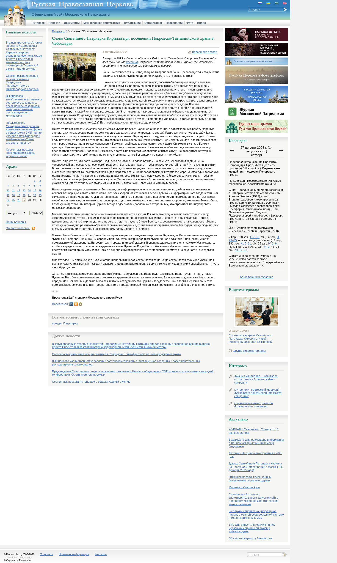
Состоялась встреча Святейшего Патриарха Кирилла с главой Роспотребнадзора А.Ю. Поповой (251, 339)
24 (8, 200)
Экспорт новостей (18, 228)
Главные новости (21, 32)
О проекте (46, 554)
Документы (72, 23)
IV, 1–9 (272, 243)
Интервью (238, 365)
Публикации (132, 23)
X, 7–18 (255, 237)
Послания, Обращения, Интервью (89, 31)
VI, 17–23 (241, 250)
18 (13, 195)
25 (13, 200)
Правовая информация (74, 554)
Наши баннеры (16, 222)
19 (18, 195)
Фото (189, 23)
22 (34, 195)
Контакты (101, 554)
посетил (132, 62)
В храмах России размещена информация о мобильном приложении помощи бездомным (256, 443)
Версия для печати (204, 52)
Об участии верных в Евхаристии (250, 538)
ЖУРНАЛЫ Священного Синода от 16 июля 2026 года (254, 431)
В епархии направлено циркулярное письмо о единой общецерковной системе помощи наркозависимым (256, 514)
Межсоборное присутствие (101, 23)
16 (40, 190)
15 (34, 190)
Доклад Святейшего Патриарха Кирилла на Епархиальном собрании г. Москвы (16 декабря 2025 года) (256, 467)
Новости (54, 23)
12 (18, 190)
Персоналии (174, 23)
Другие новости (66, 336)
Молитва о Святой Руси (244, 487)
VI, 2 (266, 246)
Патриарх (38, 23)
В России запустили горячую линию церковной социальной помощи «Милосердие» (252, 528)
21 (29, 195)
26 (18, 200)
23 (40, 195)
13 (24, 190)
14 (29, 190)
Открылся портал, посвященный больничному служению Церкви (250, 478)
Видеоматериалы (244, 289)
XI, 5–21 (246, 243)
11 (13, 190)
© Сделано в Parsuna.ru (17, 560)
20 (24, 195)
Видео (201, 23)
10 (8, 190)
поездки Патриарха (65, 323)
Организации (153, 23)
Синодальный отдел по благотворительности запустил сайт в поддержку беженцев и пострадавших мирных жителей (253, 499)
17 (8, 195)
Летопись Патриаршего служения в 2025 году (255, 455)
